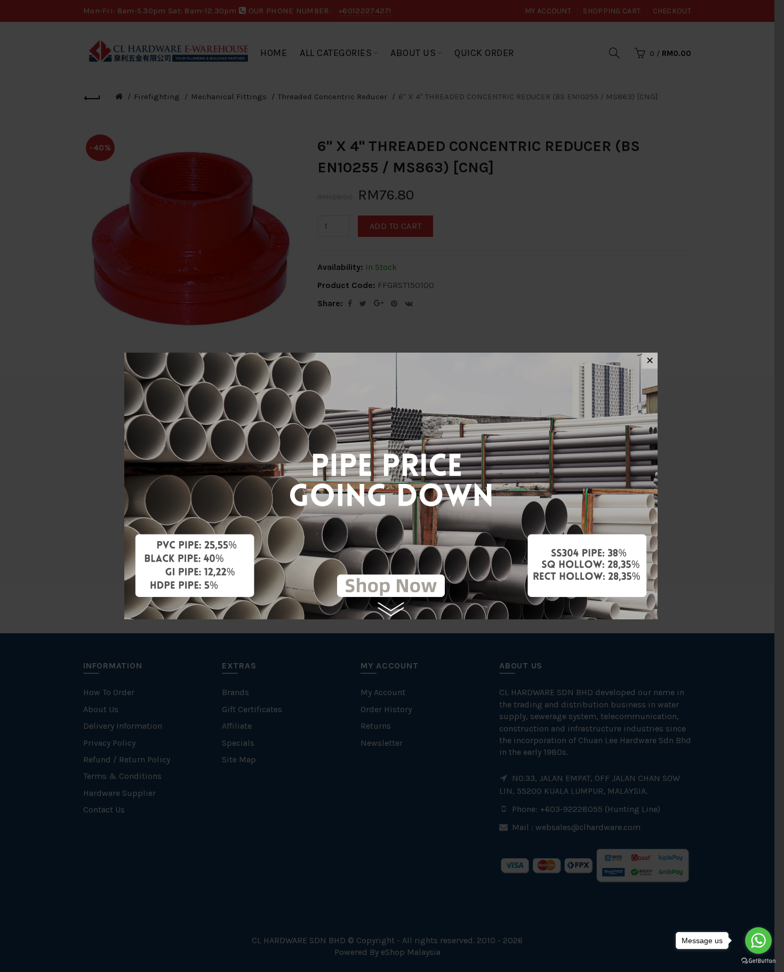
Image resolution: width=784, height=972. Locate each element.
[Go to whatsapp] (758, 940)
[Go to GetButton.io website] (758, 961)
